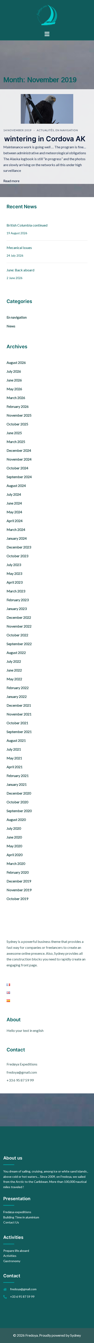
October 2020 (17, 802)
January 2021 (17, 784)
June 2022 (14, 670)
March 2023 (16, 591)
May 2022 (14, 679)
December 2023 (19, 547)
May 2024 (14, 512)
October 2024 (17, 468)
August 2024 (16, 485)
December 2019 (19, 881)
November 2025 (19, 415)
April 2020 (15, 855)
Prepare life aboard (16, 1250)
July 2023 (14, 565)
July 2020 (14, 828)
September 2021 (19, 732)
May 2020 (14, 846)
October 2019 (17, 899)
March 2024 (16, 529)
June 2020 (14, 837)
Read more (11, 181)
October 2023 (17, 556)
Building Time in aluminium (21, 1217)
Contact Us (11, 1222)
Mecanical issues (19, 247)
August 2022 (16, 652)
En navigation (67, 130)
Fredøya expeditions (17, 1212)
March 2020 (16, 863)
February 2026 (18, 406)
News (11, 326)
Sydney (75, 1335)
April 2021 (15, 767)
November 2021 (19, 714)
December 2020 (19, 793)
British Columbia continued (27, 225)
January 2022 (17, 696)
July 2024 (14, 494)
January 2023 (17, 608)
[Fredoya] (47, 15)
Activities (9, 1256)
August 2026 (16, 362)
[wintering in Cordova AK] (47, 108)
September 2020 (19, 811)
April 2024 (15, 521)
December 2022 (19, 617)
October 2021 (17, 723)
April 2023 (15, 582)
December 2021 (19, 705)
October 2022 (17, 635)
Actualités (45, 130)
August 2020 (16, 819)
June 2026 (14, 380)
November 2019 (19, 890)
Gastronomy (11, 1261)
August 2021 (16, 740)
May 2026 (14, 389)
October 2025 (17, 424)
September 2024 (19, 477)
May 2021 (14, 758)
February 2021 (18, 775)
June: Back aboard (20, 270)
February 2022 (18, 688)
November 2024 (19, 459)
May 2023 (14, 573)
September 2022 (19, 644)
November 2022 (19, 626)
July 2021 (14, 749)
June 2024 (14, 503)
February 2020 (18, 872)
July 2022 (14, 661)
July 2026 (14, 371)
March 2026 (16, 398)
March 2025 (16, 441)
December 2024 (19, 450)
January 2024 (17, 538)
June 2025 (14, 433)
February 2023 (18, 600)
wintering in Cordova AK (44, 138)
